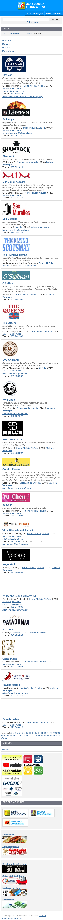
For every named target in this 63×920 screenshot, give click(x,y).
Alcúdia (41, 86)
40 (57, 735)
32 (32, 735)
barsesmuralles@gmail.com (15, 230)
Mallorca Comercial (31, 6)
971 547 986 (17, 607)
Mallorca (28, 33)
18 (51, 733)
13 (36, 733)
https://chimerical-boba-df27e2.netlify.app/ (22, 96)
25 (11, 735)
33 (35, 735)
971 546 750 (17, 695)
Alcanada (6, 40)
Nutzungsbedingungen (12, 918)
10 (27, 733)
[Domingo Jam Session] (14, 872)
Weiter (4, 738)
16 (45, 733)
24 (8, 735)
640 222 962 (17, 666)
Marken (6, 749)
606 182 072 (17, 416)
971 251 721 (17, 135)
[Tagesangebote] (14, 854)
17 (48, 733)
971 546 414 (17, 93)
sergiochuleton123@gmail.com (17, 133)
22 (2, 735)
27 (17, 735)
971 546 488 (17, 572)
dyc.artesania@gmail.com (15, 373)
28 (20, 735)
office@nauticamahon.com (15, 693)
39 (54, 735)
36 (45, 735)
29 (23, 735)
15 (42, 733)
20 (57, 733)
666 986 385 (17, 232)
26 (14, 735)
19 (54, 733)
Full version (32, 22)
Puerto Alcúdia (9, 51)
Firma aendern (53, 13)
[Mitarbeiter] (14, 907)
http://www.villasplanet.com (15, 544)
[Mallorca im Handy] (14, 895)
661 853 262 (17, 376)
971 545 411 (17, 541)
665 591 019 (17, 167)
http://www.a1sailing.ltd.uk (14, 610)
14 (39, 733)
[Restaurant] (14, 842)
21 (60, 733)
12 (33, 733)
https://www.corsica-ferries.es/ (16, 488)
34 (38, 735)
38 (51, 735)
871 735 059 (17, 635)
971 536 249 (17, 197)
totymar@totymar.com (13, 91)
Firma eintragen (35, 13)
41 (60, 735)
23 (5, 735)
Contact (42, 915)
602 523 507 (17, 453)
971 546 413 (17, 727)
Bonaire (6, 44)
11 (30, 733)
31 (29, 735)
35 (42, 735)
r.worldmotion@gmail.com (15, 413)
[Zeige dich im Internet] (14, 884)
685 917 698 (17, 515)
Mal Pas (6, 47)
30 (26, 735)
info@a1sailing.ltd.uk (12, 604)
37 (48, 735)
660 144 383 (17, 299)
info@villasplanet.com (13, 539)
